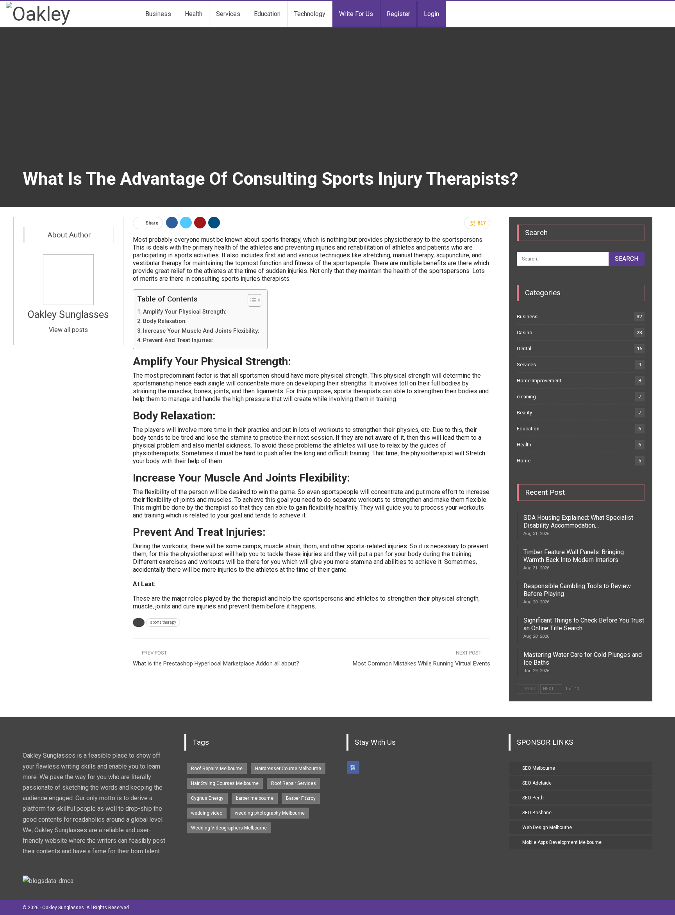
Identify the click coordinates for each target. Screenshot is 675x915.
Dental (524, 348)
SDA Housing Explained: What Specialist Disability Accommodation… (578, 521)
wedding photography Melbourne (270, 813)
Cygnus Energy (207, 798)
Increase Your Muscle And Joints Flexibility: (201, 331)
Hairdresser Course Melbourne (288, 768)
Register (398, 14)
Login (431, 14)
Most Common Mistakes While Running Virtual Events (421, 663)
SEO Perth (533, 798)
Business (158, 14)
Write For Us (356, 14)
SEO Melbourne (538, 768)
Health (193, 14)
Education (267, 14)
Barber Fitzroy (301, 798)
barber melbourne (254, 798)
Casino (524, 332)
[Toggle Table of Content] (250, 300)
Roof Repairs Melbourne (217, 768)
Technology (309, 14)
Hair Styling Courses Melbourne (225, 783)
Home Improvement (539, 380)
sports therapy (163, 622)
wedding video (206, 813)
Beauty (524, 413)
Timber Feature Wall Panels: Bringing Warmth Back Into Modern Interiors (573, 556)
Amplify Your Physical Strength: (185, 312)
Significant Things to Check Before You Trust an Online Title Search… (583, 624)
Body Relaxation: (165, 321)
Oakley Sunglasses (68, 314)
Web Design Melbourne (547, 827)
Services (228, 14)
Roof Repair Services (293, 783)
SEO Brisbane (537, 812)
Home (523, 461)
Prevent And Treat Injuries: (178, 340)
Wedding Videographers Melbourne (229, 828)
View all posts (68, 330)
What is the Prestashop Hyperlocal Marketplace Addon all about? (216, 663)
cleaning (526, 397)
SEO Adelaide (537, 783)
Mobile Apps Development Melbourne (562, 842)
